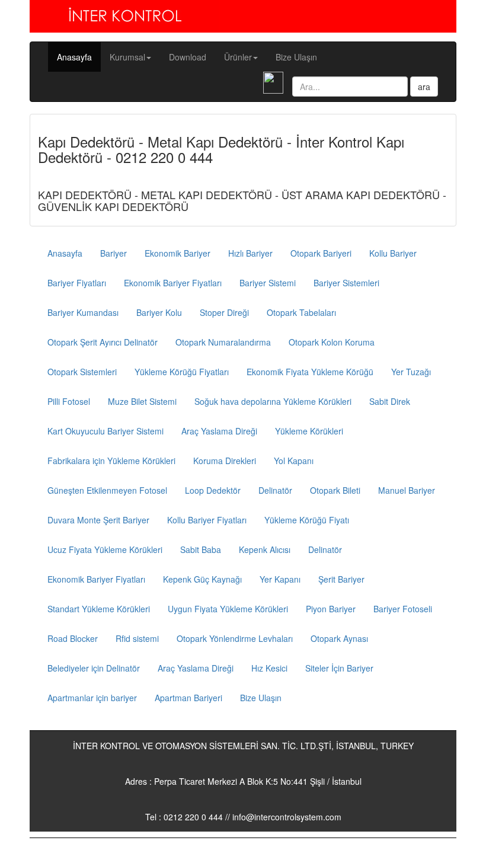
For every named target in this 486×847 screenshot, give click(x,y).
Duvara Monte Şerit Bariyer (98, 520)
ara (424, 86)
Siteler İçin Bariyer (339, 668)
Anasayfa (79, 56)
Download (187, 57)
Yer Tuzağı (411, 372)
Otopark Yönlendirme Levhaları (235, 638)
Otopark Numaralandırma (223, 342)
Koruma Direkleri (224, 460)
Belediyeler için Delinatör (93, 668)
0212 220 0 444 (193, 817)
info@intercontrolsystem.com (286, 817)
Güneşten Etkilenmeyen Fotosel (107, 490)
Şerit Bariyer (341, 579)
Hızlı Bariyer (250, 253)
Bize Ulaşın (296, 57)
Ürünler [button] (238, 57)
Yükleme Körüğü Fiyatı (306, 520)
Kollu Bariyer (393, 253)
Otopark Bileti (335, 490)
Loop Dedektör (213, 490)
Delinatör (275, 490)
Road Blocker (72, 638)
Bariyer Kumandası (83, 312)
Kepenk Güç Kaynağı (202, 579)
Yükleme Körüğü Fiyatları (182, 372)
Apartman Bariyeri (188, 698)
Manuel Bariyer (406, 490)
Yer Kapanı (280, 579)
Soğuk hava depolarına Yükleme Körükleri (272, 401)
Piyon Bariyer (331, 609)
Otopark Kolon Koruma (332, 342)
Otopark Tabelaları (301, 312)
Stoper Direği (224, 312)
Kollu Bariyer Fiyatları (207, 520)
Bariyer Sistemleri (346, 283)
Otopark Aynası (339, 638)
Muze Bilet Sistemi (142, 401)
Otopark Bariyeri (320, 253)
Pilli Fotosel (68, 401)
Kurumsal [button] (127, 57)
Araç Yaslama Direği (219, 431)
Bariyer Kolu (159, 312)
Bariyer (113, 253)
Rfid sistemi (137, 638)
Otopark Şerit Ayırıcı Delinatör (102, 342)
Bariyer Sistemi (267, 283)
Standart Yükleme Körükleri (98, 609)
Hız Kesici (269, 668)
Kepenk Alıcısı (264, 549)
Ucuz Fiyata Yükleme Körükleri (104, 549)
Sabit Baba (200, 549)
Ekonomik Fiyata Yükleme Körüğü (310, 372)
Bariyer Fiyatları (76, 283)
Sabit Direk (389, 401)
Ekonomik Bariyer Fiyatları (173, 283)
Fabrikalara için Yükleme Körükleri (111, 460)
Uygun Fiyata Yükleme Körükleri (228, 609)
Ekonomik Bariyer (177, 253)
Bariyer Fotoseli (402, 609)
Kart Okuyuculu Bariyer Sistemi (105, 431)
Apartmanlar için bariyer (92, 698)
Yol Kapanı (294, 460)
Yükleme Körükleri (309, 431)
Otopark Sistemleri (82, 372)
